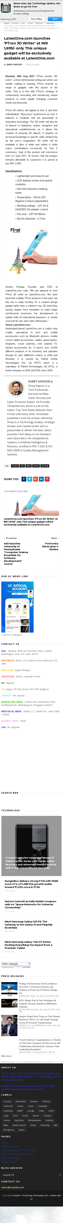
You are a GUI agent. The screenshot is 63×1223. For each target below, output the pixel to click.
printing (50, 23)
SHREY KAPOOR (39, 381)
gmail (33, 1125)
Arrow (20, 1106)
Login (6, 1115)
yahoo (22, 1130)
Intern (51, 1110)
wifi (55, 1125)
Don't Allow (36, 19)
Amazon (34, 1101)
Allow (55, 19)
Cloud (30, 1106)
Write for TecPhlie (10, 1158)
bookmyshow (34, 1120)
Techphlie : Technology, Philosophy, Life (29, 1195)
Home (6, 23)
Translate (26, 966)
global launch (19, 1125)
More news (6, 1056)
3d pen (15, 23)
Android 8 (8, 1106)
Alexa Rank (21, 1101)
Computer (42, 1106)
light (30, 23)
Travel (25, 1115)
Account (7, 1101)
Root (15, 1115)
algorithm (19, 1120)
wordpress (9, 1130)
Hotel (41, 1110)
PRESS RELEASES (10, 1146)
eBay (6, 1125)
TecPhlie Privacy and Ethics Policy (18, 1150)
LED (23, 23)
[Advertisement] (31, 762)
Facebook (8, 1110)
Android (46, 1101)
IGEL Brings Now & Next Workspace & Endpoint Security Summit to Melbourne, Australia (38, 1003)
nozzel (39, 23)
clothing (49, 1120)
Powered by (5, 19)
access (7, 1120)
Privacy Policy (8, 1161)
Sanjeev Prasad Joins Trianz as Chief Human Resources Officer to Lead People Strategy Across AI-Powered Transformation (39, 1019)
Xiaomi (36, 1115)
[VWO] (13, 19)
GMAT (20, 1110)
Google (30, 1110)
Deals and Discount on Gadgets (18, 1154)
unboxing (44, 1125)
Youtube (47, 1115)
